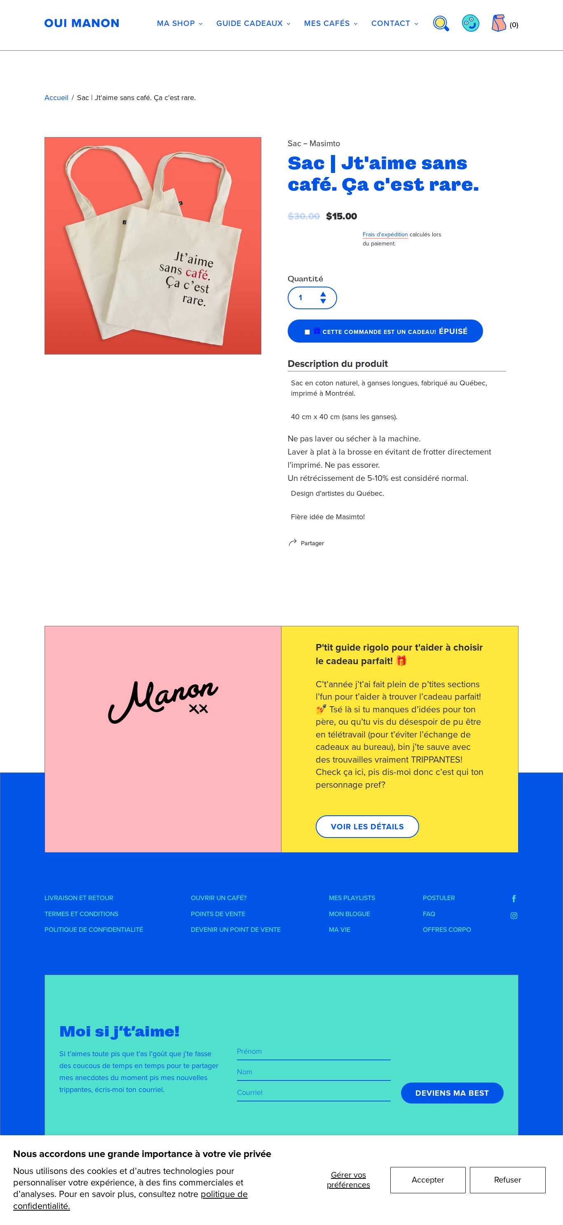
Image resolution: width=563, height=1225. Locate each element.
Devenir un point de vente (236, 930)
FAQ (429, 914)
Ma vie (339, 930)
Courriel (250, 1092)
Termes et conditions (81, 914)
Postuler (439, 898)
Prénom (249, 1051)
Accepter (428, 1180)
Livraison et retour (79, 898)
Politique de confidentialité (94, 930)
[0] (499, 23)
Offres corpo (447, 930)
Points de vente (218, 914)
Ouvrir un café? (218, 898)
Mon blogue (349, 914)
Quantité (305, 278)
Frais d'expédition (385, 234)
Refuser (507, 1180)
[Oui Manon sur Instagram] (513, 915)
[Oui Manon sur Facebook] (513, 899)
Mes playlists (352, 898)
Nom (244, 1072)
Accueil (56, 97)
